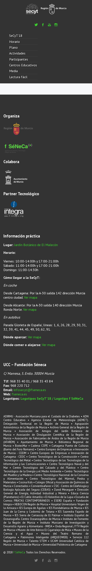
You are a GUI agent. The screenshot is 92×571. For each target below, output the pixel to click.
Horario (14, 41)
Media (13, 71)
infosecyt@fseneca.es (30, 390)
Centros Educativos (23, 65)
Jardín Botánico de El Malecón (36, 245)
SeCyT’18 (15, 35)
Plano (13, 47)
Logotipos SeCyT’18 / (37, 398)
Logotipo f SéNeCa (68, 398)
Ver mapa (30, 297)
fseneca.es (19, 394)
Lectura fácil (18, 77)
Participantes (18, 59)
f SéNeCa (19, 552)
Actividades (17, 53)
